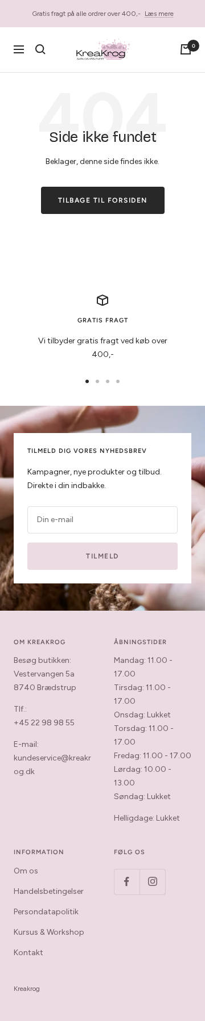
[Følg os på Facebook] (127, 881)
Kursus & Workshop (49, 932)
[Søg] (40, 49)
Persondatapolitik (46, 912)
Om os (26, 871)
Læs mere (159, 14)
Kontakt (28, 952)
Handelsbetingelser (49, 891)
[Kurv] (185, 49)
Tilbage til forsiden (102, 200)
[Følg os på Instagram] (152, 881)
